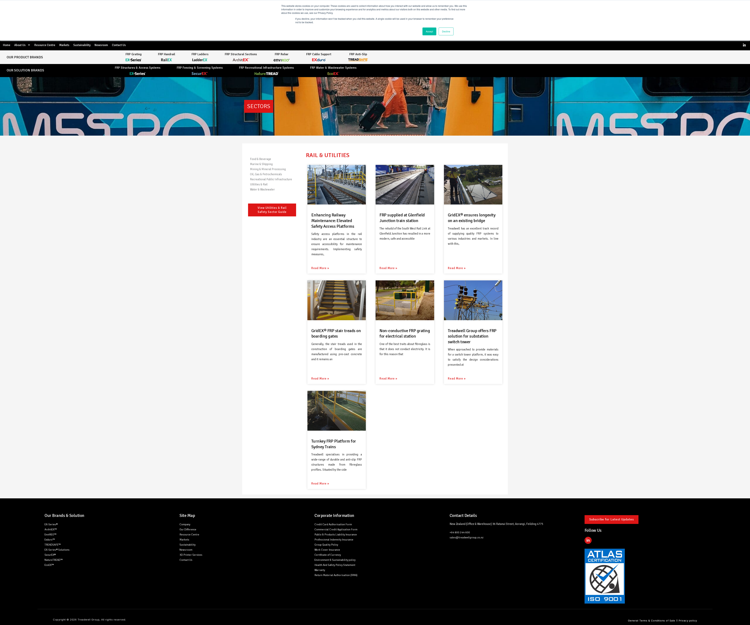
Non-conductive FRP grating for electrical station (404, 333)
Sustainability (82, 45)
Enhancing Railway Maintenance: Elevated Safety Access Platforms (332, 220)
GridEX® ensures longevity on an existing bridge (472, 217)
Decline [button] (446, 31)
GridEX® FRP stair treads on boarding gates (336, 333)
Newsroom (101, 45)
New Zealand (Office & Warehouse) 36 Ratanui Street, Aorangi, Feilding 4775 (496, 524)
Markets (64, 45)
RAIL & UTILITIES (327, 155)
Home (6, 45)
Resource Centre (44, 45)
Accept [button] (429, 31)
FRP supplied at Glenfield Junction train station (402, 217)
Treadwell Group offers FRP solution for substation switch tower (472, 336)
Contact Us (119, 45)
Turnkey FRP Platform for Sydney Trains (333, 443)
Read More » (320, 268)
